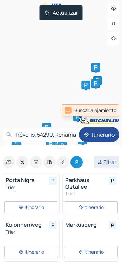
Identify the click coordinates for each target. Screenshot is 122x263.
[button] (85, 85)
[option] (9, 162)
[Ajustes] (113, 24)
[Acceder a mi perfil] (113, 9)
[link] (90, 110)
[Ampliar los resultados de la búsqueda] (61, 148)
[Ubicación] (113, 38)
